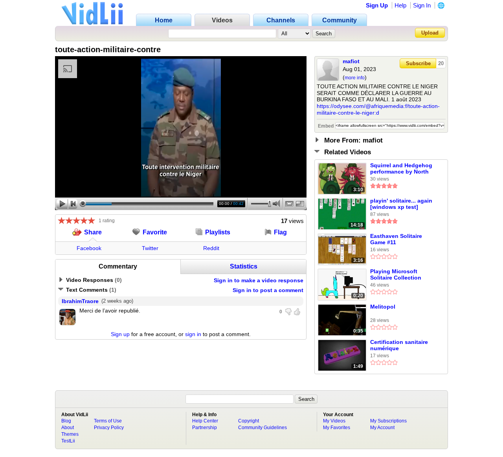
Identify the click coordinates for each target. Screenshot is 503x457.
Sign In (422, 5)
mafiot (351, 61)
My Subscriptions (388, 421)
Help (400, 5)
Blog (66, 421)
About (67, 427)
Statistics (243, 266)
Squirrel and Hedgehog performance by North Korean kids (401, 168)
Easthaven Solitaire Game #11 (396, 239)
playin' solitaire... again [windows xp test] (401, 203)
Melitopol (382, 306)
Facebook (89, 248)
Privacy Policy (109, 427)
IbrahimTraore (80, 301)
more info (355, 77)
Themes (70, 434)
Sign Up (377, 5)
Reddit (211, 248)
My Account (382, 427)
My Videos (334, 421)
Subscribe (418, 63)
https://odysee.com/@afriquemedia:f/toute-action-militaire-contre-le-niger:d (378, 109)
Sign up (120, 334)
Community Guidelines (262, 427)
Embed (326, 126)
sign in (193, 334)
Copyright (248, 421)
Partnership (204, 427)
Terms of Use (108, 421)
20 (441, 63)
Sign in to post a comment (268, 290)
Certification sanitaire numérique (399, 345)
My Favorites (336, 427)
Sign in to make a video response (258, 280)
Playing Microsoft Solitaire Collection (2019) (395, 275)
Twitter (150, 248)
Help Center (205, 421)
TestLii (68, 441)
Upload (430, 33)
